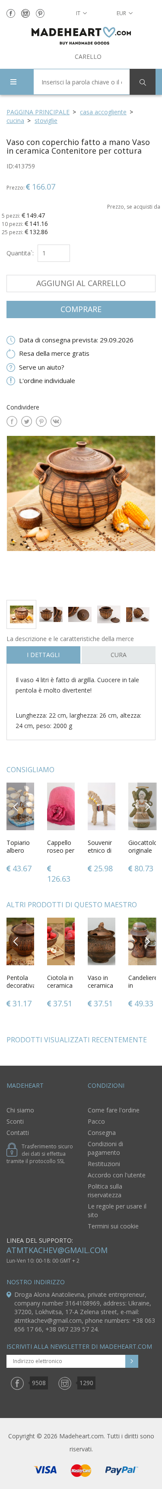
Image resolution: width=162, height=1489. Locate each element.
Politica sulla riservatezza (105, 1190)
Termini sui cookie (113, 1226)
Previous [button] (16, 806)
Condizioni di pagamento (105, 1148)
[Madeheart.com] (81, 36)
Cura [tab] (119, 655)
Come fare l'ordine (114, 1110)
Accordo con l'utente (117, 1175)
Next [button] (147, 806)
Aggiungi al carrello (81, 283)
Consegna (102, 1132)
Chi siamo (20, 1110)
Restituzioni (104, 1164)
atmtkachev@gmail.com (57, 1250)
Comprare (81, 309)
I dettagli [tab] (43, 655)
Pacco (96, 1121)
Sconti (15, 1121)
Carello (88, 56)
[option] (81, 514)
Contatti (17, 1132)
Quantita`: (20, 253)
